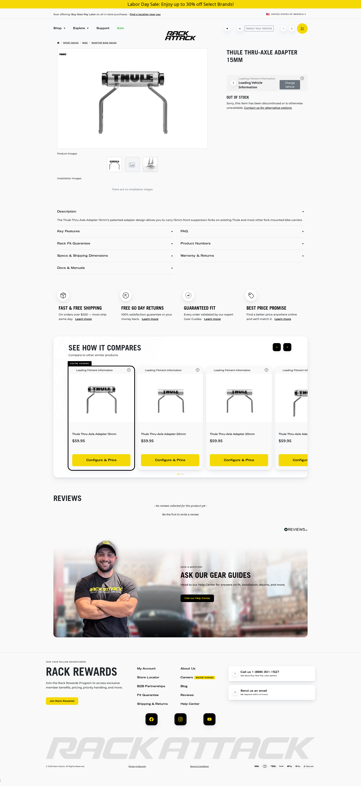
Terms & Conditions (199, 766)
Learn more (83, 319)
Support (102, 28)
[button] (180, 513)
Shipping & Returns (152, 704)
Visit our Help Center (197, 598)
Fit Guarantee (148, 695)
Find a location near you (145, 14)
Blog (183, 686)
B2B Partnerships (151, 686)
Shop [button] (58, 28)
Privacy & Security (137, 766)
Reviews (187, 695)
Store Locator (148, 677)
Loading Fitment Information (257, 78)
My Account (146, 668)
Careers (186, 677)
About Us (187, 668)
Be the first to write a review (180, 514)
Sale (120, 28)
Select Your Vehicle (259, 28)
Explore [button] (79, 28)
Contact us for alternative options (268, 108)
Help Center (189, 704)
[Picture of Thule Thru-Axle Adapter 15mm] (132, 99)
